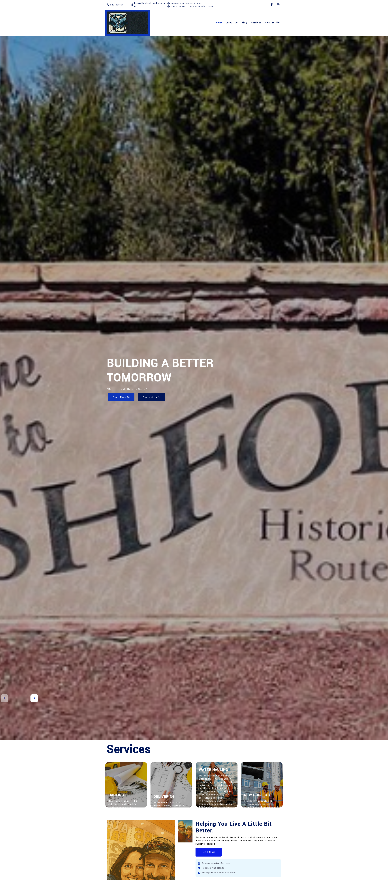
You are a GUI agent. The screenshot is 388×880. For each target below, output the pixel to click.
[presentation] (4, 698)
